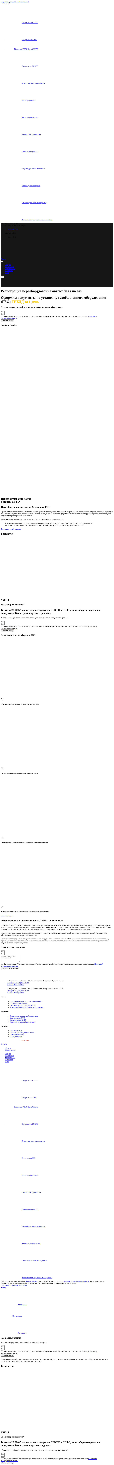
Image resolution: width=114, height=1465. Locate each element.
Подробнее (9, 1285)
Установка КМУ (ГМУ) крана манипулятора (26, 1007)
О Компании (10, 269)
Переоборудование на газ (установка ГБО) (26, 1001)
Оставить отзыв (16, 1031)
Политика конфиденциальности (22, 1033)
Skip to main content (21, 2)
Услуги (8, 265)
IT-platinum (25, 1040)
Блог (7, 273)
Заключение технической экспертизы (24, 1016)
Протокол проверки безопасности (23, 1022)
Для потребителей (17, 1035)
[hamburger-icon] (2, 261)
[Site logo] (12, 286)
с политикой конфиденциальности (76, 1281)
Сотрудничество (16, 1037)
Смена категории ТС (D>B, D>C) (22, 1005)
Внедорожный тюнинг (18, 1003)
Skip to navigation (7, 2)
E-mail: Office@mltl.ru (15, 985)
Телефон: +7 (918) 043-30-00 (18, 983)
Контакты (9, 271)
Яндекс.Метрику (32, 1281)
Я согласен (22, 1285)
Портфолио (9, 267)
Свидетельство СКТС (18, 1020)
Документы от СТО (17, 1018)
